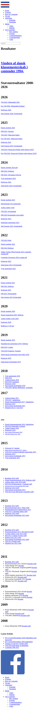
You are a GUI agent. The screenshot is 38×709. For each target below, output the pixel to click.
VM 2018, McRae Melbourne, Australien (19, 387)
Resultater (12, 22)
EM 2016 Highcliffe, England (15, 426)
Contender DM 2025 (12, 647)
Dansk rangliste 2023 (8, 200)
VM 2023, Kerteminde (8, 211)
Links (11, 39)
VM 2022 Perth (6, 240)
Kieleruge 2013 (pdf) (12, 513)
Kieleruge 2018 (10, 384)
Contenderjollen (14, 37)
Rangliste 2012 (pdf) (12, 530)
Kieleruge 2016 (10, 430)
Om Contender (10, 30)
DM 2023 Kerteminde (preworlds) (12, 215)
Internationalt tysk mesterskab (11, 204)
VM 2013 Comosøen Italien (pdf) (16, 511)
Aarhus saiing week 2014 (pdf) (15, 482)
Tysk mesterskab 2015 (12, 458)
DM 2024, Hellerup (7, 171)
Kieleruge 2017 (10, 404)
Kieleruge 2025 (6, 142)
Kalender (12, 20)
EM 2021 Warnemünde (8, 294)
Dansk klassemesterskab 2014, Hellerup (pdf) (20, 480)
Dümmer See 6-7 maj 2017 (14, 408)
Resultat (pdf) (31, 564)
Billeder (12, 28)
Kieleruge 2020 (6, 322)
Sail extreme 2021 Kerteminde (11, 297)
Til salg (7, 16)
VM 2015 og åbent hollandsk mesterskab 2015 (20, 452)
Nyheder (8, 12)
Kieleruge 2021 (6, 290)
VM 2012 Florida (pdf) (12, 541)
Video (11, 26)
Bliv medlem (13, 32)
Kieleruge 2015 (10, 454)
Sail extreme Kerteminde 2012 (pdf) (17, 539)
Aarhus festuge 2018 (12, 380)
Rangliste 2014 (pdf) (12, 478)
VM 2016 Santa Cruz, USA (12, 434)
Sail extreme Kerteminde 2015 (15, 456)
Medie (7, 24)
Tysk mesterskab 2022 (8, 269)
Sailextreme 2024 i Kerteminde (11, 186)
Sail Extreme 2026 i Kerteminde (11, 114)
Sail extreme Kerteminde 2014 (15, 490)
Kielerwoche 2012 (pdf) (13, 537)
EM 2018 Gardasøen (12, 382)
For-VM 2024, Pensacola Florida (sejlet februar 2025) (19, 153)
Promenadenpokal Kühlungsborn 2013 (18, 510)
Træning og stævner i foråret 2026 (16, 644)
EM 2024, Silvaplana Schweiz (11, 175)
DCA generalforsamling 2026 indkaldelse (19, 642)
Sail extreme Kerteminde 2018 (15, 386)
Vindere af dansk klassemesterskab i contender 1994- (14, 67)
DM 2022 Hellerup (7, 248)
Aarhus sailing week (7, 208)
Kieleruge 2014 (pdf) (12, 488)
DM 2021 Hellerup (7, 286)
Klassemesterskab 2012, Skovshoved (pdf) (19, 532)
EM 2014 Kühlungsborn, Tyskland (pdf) (18, 484)
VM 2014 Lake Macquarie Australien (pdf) (19, 492)
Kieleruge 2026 (6, 110)
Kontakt (12, 34)
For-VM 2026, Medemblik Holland (12, 106)
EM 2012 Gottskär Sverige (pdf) (16, 536)
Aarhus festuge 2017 (12, 398)
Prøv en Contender (11, 14)
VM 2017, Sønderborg (12, 400)
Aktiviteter (8, 18)
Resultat (21, 566)
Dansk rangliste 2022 (8, 244)
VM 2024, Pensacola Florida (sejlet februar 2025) (17, 150)
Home (7, 10)
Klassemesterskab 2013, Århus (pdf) (17, 508)
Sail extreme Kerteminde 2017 (15, 406)
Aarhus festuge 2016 (12, 428)
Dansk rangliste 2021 (8, 283)
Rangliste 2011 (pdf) (12, 562)
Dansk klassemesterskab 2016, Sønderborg (19, 424)
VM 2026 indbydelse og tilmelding (16, 645)
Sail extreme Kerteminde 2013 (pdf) (17, 515)
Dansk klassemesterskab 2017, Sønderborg (19, 402)
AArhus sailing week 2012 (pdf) (16, 534)
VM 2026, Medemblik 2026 (10, 102)
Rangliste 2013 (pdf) (12, 506)
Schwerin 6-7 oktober (12, 448)
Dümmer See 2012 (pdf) (13, 543)
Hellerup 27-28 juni (7, 326)
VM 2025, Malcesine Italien (10, 135)
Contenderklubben (15, 36)
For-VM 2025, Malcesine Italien (11, 139)
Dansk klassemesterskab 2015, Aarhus (16, 450)
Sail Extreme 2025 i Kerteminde (11, 146)
